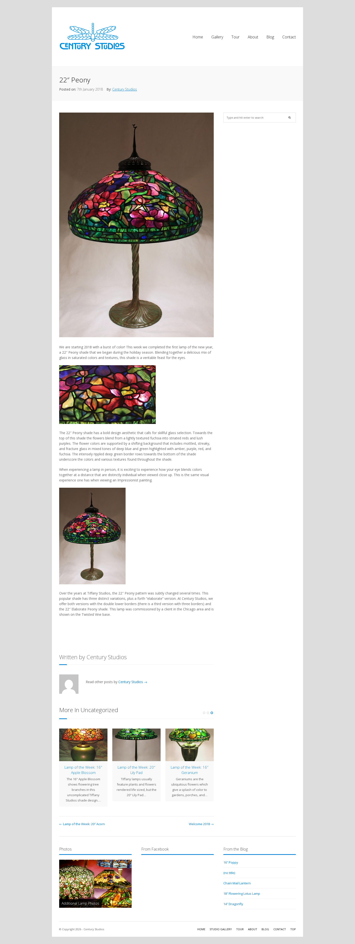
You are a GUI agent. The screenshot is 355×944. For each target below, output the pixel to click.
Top (293, 929)
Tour (235, 37)
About (253, 37)
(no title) (229, 873)
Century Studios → (132, 681)
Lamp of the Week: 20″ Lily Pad (136, 770)
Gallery (217, 37)
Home (197, 37)
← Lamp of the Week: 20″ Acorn (82, 824)
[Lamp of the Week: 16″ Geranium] (189, 745)
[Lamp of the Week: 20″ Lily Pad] (136, 745)
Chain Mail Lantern (237, 883)
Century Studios (124, 89)
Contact (289, 37)
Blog (270, 37)
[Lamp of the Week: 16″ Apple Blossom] (83, 745)
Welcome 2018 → (201, 824)
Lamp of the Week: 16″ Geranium (189, 770)
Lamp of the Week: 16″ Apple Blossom (83, 770)
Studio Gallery (221, 929)
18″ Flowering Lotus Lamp (241, 893)
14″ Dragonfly (233, 904)
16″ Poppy (230, 862)
